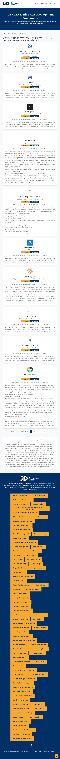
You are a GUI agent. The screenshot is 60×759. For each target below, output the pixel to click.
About (40, 751)
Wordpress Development (21, 734)
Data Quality (31, 555)
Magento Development (21, 627)
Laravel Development (20, 619)
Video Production (34, 717)
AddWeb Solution (31, 247)
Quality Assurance (19, 674)
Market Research (40, 627)
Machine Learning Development (24, 623)
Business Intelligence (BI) (21, 530)
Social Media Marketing (21, 708)
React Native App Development (24, 679)
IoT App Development (20, 598)
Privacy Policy (46, 751)
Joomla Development (38, 615)
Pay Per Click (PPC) (19, 653)
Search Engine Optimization (22, 696)
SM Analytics (38, 704)
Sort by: (50, 38)
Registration (43, 3)
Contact (52, 751)
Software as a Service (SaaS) (23, 687)
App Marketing (38, 504)
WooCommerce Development (23, 730)
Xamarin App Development (22, 738)
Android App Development (22, 500)
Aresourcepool (30, 82)
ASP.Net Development (20, 517)
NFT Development (19, 645)
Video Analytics (18, 717)
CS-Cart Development (20, 547)
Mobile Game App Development (24, 640)
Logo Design (37, 619)
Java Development (19, 615)
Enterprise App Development (23, 576)
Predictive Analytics (19, 657)
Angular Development (20, 504)
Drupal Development (20, 568)
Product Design (18, 666)
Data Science (17, 559)
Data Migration (34, 551)
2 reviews (34, 56)
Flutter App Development (21, 585)
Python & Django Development (23, 670)
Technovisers (31, 316)
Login (36, 3)
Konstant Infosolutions (31, 51)
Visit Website (34, 58)
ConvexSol (31, 141)
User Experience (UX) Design (22, 713)
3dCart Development (20, 495)
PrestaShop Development (21, 662)
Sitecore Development (20, 704)
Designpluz (31, 112)
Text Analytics (39, 708)
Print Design (40, 662)
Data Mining (17, 555)
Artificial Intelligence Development (25, 512)
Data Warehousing (19, 564)
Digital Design (36, 564)
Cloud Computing (40, 534)
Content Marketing (19, 538)
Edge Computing (38, 568)
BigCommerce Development (22, 521)
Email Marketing (18, 572)
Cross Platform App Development (24, 542)
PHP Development (37, 653)
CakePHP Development (21, 534)
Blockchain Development (21, 525)
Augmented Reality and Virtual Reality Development (30, 508)
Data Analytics (38, 547)
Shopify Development (20, 700)
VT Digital (31, 276)
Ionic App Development (21, 602)
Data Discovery (18, 551)
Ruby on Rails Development (22, 683)
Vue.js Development (20, 725)
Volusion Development (20, 721)
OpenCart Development (21, 649)
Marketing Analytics (20, 632)
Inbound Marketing (32, 589)
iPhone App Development (21, 610)
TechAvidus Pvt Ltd (31, 345)
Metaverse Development (21, 636)
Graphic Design (41, 585)
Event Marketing (18, 581)
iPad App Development (21, 606)
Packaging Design (41, 649)
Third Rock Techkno (31, 375)
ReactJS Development (38, 674)
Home (5, 33)
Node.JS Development (38, 645)
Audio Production (39, 517)
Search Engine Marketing (21, 691)
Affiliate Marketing (39, 495)
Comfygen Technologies (31, 197)
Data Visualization (33, 559)
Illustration (17, 589)
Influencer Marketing (20, 593)
